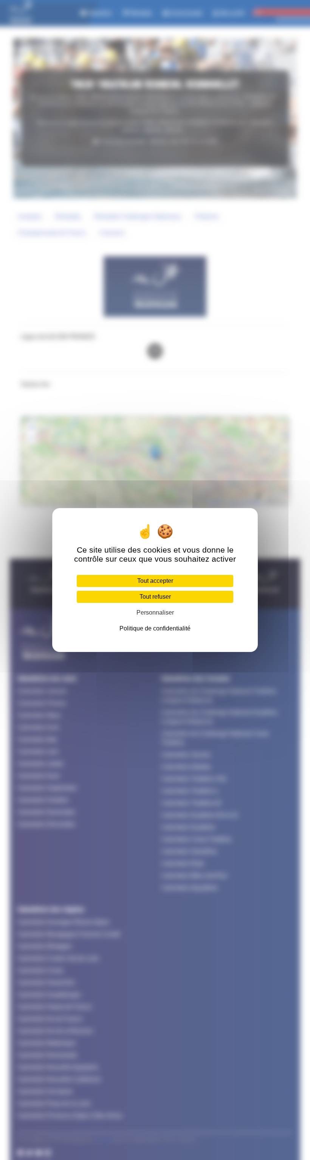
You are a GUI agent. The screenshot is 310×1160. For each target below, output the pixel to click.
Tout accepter (155, 581)
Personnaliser (155, 612)
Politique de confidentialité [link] (155, 628)
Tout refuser (155, 596)
